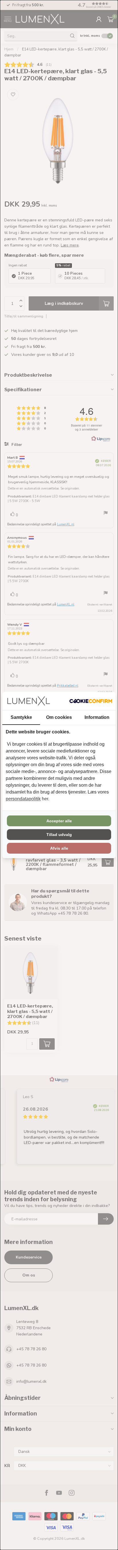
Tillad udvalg (59, 834)
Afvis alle (59, 848)
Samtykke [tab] (21, 717)
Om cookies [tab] (59, 717)
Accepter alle (59, 821)
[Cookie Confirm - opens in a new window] (90, 701)
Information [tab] (96, 717)
